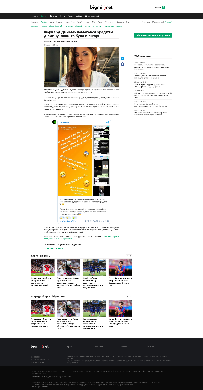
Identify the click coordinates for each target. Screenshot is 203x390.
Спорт (44, 16)
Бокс (52, 22)
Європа (87, 26)
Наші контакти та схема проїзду (44, 371)
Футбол (43, 22)
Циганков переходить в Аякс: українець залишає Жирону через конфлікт (151, 113)
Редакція (62, 371)
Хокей (79, 22)
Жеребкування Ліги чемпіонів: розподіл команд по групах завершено (150, 76)
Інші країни (69, 26)
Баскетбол (70, 22)
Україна (119, 26)
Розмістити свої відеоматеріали (99, 371)
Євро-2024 (34, 26)
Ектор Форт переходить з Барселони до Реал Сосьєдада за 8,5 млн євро (120, 282)
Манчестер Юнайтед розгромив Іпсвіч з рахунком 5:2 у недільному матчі (41, 282)
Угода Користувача (122, 371)
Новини (34, 16)
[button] (127, 255)
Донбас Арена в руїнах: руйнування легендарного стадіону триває (149, 85)
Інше (128, 22)
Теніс (87, 22)
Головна (34, 22)
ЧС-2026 (44, 26)
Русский (168, 22)
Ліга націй (78, 26)
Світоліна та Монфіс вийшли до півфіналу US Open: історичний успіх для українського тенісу (153, 95)
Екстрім (120, 22)
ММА (93, 22)
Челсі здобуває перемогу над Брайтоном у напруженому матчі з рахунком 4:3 (93, 283)
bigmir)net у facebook (53, 248)
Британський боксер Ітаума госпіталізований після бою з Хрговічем (150, 105)
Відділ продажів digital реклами (58, 376)
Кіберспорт (110, 22)
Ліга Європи (97, 26)
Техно (71, 16)
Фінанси (53, 16)
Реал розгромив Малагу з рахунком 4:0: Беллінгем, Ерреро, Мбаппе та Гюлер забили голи (68, 283)
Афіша (79, 16)
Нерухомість (99, 347)
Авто (62, 16)
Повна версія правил (39, 387)
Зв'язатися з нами (76, 371)
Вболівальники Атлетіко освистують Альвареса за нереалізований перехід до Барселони (151, 67)
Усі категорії (93, 16)
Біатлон (59, 22)
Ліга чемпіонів (109, 26)
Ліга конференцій (55, 26)
